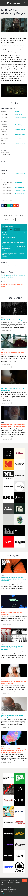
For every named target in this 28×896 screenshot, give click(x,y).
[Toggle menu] (3, 3)
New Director (19, 215)
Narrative (5, 219)
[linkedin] (11, 205)
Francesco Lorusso (20, 153)
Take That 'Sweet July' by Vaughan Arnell (13, 233)
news (2, 575)
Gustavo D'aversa (19, 164)
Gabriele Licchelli (20, 144)
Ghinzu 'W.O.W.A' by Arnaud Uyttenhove (13, 242)
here (2, 893)
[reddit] (14, 205)
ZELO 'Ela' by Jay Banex (8, 237)
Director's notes (7, 215)
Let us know (17, 266)
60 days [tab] (17, 229)
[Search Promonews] (25, 3)
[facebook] (2, 205)
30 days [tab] (10, 229)
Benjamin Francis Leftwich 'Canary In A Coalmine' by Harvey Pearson (13, 425)
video (2, 317)
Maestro (17, 120)
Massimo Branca (19, 187)
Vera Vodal (18, 139)
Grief (12, 219)
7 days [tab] (4, 229)
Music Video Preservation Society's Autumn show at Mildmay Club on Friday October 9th (14, 579)
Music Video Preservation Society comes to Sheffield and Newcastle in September (12, 648)
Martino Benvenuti (20, 134)
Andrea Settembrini (20, 117)
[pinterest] (17, 205)
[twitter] (5, 205)
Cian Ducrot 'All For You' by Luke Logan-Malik (12, 389)
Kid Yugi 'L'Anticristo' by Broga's (12, 320)
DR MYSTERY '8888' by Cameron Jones (12, 353)
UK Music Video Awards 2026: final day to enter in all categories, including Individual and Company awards (13, 750)
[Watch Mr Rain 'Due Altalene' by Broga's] (14, 25)
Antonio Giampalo (20, 129)
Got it (24, 880)
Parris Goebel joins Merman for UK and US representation (13, 254)
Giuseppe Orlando (20, 190)
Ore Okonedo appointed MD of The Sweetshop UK (12, 716)
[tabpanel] (14, 245)
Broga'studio (18, 182)
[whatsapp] (8, 205)
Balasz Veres (18, 114)
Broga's (17, 111)
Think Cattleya (19, 125)
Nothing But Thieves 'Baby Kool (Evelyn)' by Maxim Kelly (13, 247)
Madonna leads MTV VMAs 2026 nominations (11, 613)
